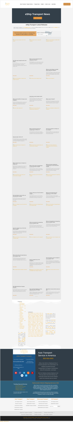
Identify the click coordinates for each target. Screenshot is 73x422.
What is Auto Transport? (50, 99)
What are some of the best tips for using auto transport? (35, 59)
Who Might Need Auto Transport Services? (19, 287)
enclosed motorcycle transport (33, 323)
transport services (33, 335)
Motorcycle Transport (42, 399)
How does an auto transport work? (35, 96)
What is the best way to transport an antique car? (19, 163)
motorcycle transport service (35, 329)
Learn (49, 4)
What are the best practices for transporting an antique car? (35, 129)
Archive (21, 302)
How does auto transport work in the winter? (19, 61)
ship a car (40, 331)
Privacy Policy (25, 417)
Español (42, 4)
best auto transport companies (37, 315)
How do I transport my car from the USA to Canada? (19, 229)
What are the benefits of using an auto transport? (20, 99)
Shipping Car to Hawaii (19, 388)
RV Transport (22, 319)
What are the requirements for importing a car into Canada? (51, 193)
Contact (46, 4)
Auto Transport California (19, 385)
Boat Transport (22, 304)
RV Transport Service (54, 401)
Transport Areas (37, 4)
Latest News (54, 4)
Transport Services (29, 4)
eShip (39, 323)
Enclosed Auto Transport (37, 322)
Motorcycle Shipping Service (43, 401)
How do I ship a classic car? (18, 136)
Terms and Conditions (31, 417)
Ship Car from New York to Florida (20, 386)
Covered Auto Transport (19, 405)
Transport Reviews (37, 414)
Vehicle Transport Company (32, 336)
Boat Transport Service (31, 401)
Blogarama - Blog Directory (4, 421)
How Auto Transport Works (26, 414)
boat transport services (38, 320)
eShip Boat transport (37, 324)
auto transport (31, 313)
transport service (50, 326)
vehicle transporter (39, 336)
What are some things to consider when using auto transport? (52, 70)
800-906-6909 (20, 361)
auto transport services (36, 314)
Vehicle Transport (39, 335)
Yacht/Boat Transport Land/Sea (31, 405)
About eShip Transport (48, 414)
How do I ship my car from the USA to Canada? (36, 193)
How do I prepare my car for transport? (34, 260)
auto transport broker (37, 313)
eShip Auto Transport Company (26, 412)
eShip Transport (49, 313)
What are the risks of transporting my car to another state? (20, 256)
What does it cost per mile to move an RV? (53, 289)
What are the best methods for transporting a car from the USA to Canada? (52, 165)
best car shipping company (33, 316)
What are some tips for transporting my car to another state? (36, 223)
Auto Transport (22, 303)
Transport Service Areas (48, 412)
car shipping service (27, 27)
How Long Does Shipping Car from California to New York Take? (35, 289)
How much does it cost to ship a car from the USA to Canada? (19, 196)
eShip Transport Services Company (43, 417)
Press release (22, 318)
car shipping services (38, 321)
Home (21, 4)
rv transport (36, 331)
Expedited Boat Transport (31, 403)
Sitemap (36, 417)
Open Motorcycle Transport (43, 403)
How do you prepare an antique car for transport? (52, 129)
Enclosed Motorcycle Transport (43, 405)
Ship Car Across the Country (20, 387)
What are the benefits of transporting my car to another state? (53, 222)
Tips (20, 322)
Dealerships (21, 310)
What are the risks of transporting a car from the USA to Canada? (35, 166)
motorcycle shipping (35, 328)
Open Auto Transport (36, 330)
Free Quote (24, 4)
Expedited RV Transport (55, 403)
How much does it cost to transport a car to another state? (53, 258)
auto (55, 27)
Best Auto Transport (50, 330)
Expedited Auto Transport (37, 325)
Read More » (15, 75)
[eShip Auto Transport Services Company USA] (7, 4)
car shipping (33, 321)
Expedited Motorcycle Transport (43, 407)
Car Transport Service (18, 401)
